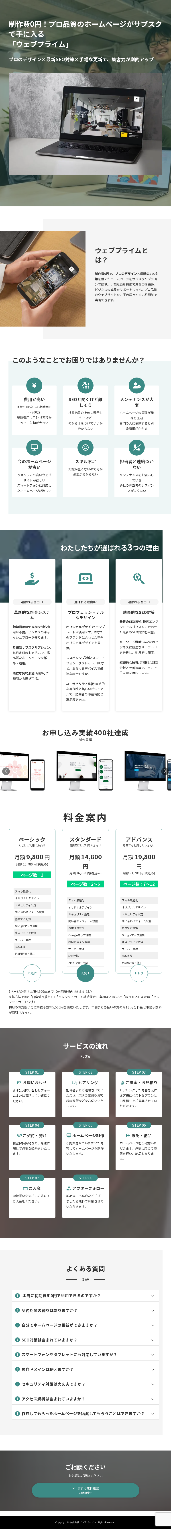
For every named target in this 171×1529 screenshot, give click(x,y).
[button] (165, 771)
